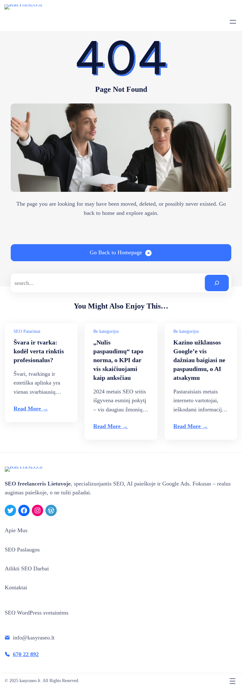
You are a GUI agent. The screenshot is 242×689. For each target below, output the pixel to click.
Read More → (31, 408)
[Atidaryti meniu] (233, 21)
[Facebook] (24, 510)
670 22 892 (26, 654)
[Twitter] (10, 510)
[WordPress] (51, 510)
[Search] (217, 283)
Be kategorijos (106, 331)
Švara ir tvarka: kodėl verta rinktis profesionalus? (39, 351)
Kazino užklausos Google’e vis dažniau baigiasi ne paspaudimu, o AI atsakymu (199, 360)
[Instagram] (37, 510)
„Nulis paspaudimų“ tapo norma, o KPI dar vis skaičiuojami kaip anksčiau (118, 360)
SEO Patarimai (27, 331)
